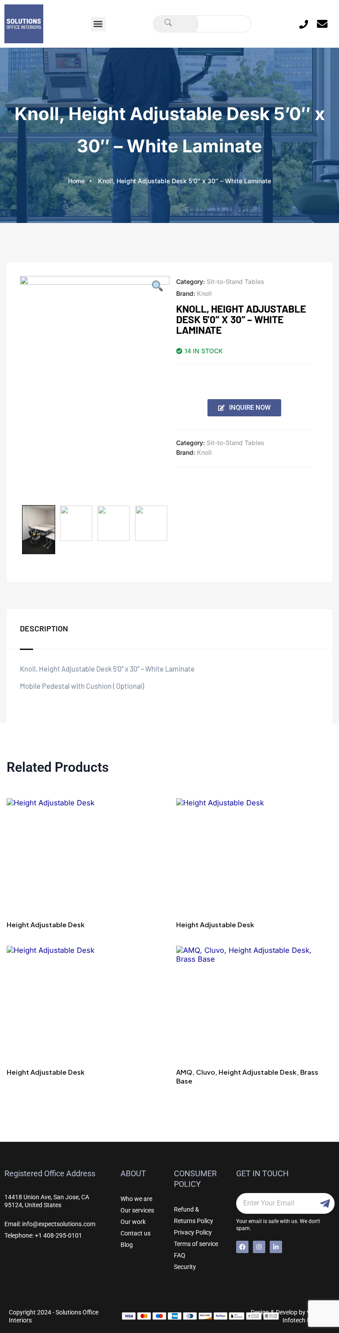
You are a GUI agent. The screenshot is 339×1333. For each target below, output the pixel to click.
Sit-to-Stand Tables (235, 281)
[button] (98, 24)
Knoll (204, 293)
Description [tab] (44, 628)
